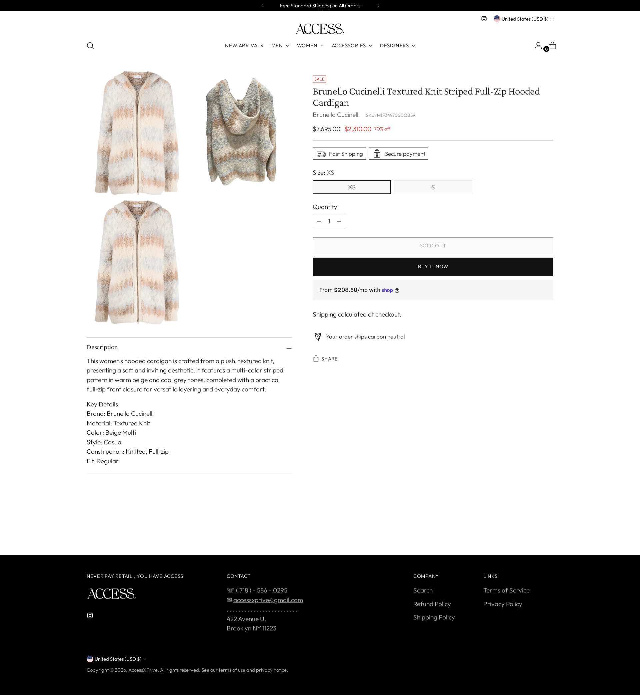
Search (423, 590)
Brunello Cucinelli (336, 115)
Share (329, 359)
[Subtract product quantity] (319, 221)
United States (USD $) (525, 19)
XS (352, 187)
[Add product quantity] (339, 221)
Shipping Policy (434, 617)
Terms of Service (506, 590)
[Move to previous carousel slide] (532, 532)
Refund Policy (432, 604)
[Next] (378, 5)
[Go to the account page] (535, 45)
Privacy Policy (502, 604)
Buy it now (433, 267)
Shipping (325, 314)
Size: (323, 173)
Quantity (325, 207)
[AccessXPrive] (320, 28)
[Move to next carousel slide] (547, 532)
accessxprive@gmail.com (268, 600)
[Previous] (262, 5)
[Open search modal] (90, 45)
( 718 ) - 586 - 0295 (261, 590)
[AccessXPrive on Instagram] (484, 19)
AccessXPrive (143, 670)
